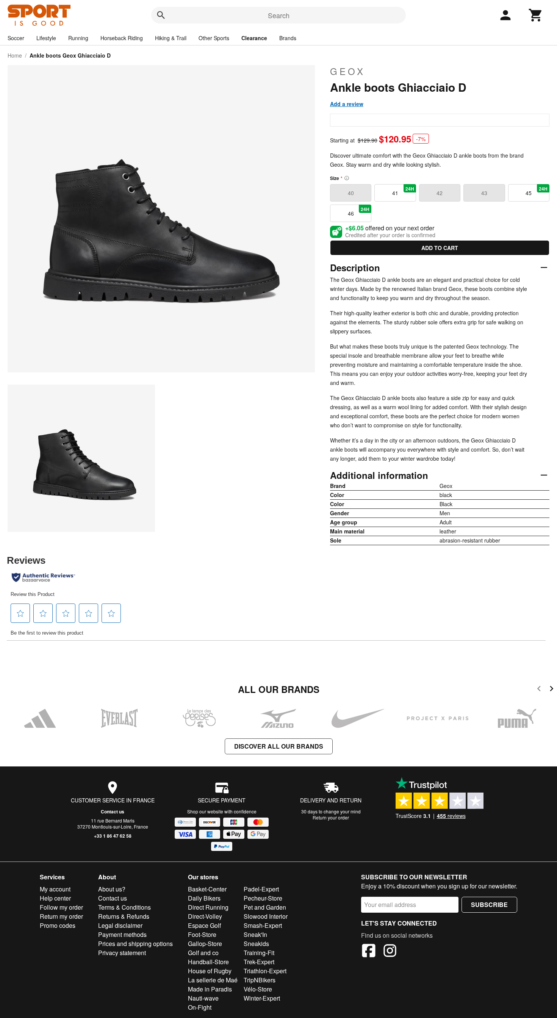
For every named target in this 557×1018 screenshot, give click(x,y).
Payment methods (122, 934)
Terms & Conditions (124, 907)
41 (403, 191)
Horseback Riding (121, 38)
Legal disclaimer (120, 925)
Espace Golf (204, 925)
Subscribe (489, 904)
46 (359, 211)
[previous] (539, 689)
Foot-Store (202, 934)
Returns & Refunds (123, 916)
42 (440, 193)
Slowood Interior (266, 916)
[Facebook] (368, 951)
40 (351, 193)
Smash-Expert (263, 925)
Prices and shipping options (135, 943)
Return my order (61, 916)
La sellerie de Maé (213, 980)
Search (278, 15)
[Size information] (346, 178)
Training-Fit (259, 952)
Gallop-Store (205, 943)
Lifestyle (46, 38)
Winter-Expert (262, 998)
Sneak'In (255, 934)
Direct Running (208, 907)
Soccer (16, 38)
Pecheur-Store (263, 898)
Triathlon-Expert (265, 970)
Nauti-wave (203, 998)
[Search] (161, 15)
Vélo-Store (258, 989)
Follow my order (61, 907)
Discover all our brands (278, 746)
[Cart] (535, 15)
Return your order (331, 817)
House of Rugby (210, 970)
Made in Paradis (210, 989)
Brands (287, 38)
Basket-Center (207, 889)
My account (55, 889)
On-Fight (199, 1007)
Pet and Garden (265, 907)
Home (15, 55)
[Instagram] (389, 951)
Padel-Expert (261, 889)
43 (484, 193)
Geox (347, 71)
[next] (551, 689)
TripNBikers (259, 980)
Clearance (254, 38)
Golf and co (203, 952)
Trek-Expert (259, 961)
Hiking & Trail (170, 38)
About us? (111, 889)
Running (78, 38)
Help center (55, 898)
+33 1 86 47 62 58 (112, 835)
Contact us (112, 811)
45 (537, 191)
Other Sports (214, 38)
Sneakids (256, 943)
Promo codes (57, 925)
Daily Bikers (204, 898)
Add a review (346, 104)
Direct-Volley (205, 916)
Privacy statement (122, 952)
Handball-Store (208, 961)
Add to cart (439, 248)
